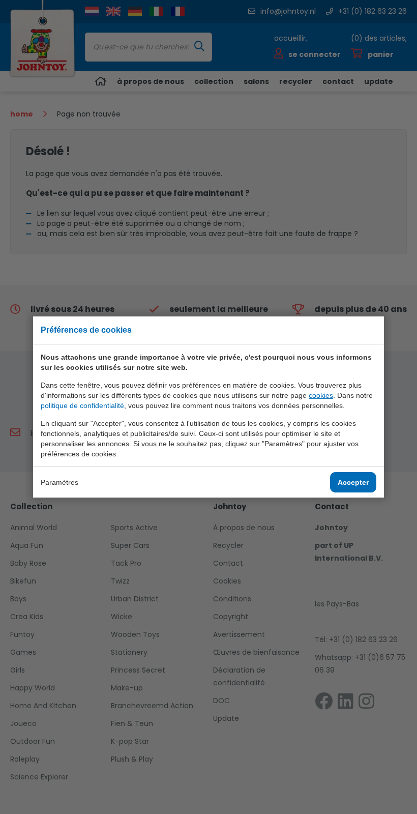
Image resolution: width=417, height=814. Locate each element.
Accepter (353, 482)
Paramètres (59, 482)
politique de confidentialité (82, 405)
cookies (321, 395)
